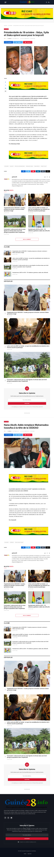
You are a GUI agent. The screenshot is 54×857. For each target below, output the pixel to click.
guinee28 (9, 38)
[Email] (5, 91)
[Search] (48, 2)
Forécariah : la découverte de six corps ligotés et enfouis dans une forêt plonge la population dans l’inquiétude (14, 231)
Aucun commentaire (25, 38)
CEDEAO (12, 542)
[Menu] (5, 2)
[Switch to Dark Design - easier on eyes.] (46, 2)
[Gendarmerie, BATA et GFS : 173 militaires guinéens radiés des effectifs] (39, 221)
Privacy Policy (35, 406)
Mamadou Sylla (29, 166)
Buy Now (29, 853)
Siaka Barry (36, 166)
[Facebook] (5, 82)
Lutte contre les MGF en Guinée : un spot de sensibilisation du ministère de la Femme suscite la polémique (39, 209)
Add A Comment (27, 239)
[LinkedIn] (5, 88)
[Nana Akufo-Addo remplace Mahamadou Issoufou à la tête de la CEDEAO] (27, 453)
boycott (11, 166)
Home (25, 853)
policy (32, 841)
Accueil (5, 25)
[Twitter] (5, 85)
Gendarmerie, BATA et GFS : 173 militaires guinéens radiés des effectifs (39, 230)
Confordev (33, 850)
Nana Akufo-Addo (19, 542)
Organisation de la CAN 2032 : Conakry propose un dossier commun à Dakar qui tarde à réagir (14, 209)
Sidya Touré (43, 166)
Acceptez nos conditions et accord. (27, 841)
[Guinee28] (26, 2)
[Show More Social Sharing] (34, 42)
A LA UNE (10, 25)
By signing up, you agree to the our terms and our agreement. (27, 406)
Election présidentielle (20, 166)
